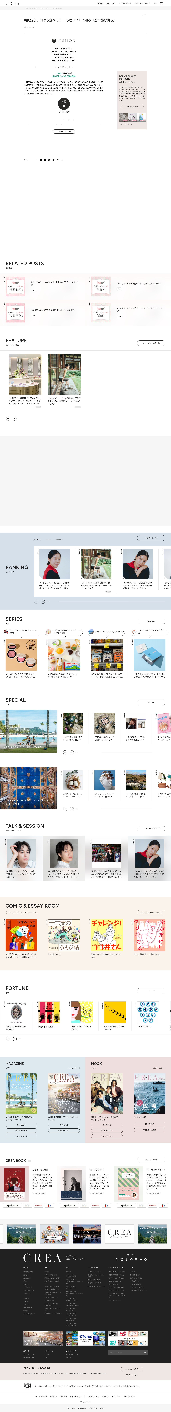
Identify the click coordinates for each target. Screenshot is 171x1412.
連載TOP (47, 1272)
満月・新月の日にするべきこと (138, 1290)
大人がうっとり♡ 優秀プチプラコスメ (53, 1309)
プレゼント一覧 (124, 124)
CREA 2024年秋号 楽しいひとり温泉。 (71, 1314)
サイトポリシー (116, 1396)
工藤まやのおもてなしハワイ (52, 1286)
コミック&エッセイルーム (142, 3)
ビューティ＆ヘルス (28, 1290)
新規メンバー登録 (132, 107)
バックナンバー (72, 1068)
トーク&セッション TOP (151, 828)
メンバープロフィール (72, 1354)
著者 (46, 1357)
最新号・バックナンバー (30, 1354)
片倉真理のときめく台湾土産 (52, 1278)
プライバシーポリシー (130, 1396)
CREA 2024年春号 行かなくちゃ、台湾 (71, 1324)
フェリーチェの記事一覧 (64, 131)
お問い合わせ (63, 1396)
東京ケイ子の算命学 (135, 1284)
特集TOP (68, 1272)
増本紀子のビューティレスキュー (53, 1314)
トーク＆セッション (125, 3)
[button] (8, 418)
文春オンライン (93, 1408)
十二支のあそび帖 (113, 1284)
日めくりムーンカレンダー (137, 1287)
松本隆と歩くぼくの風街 (94, 1283)
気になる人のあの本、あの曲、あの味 (96, 1276)
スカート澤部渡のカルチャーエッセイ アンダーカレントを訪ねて (117, 1295)
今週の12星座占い (135, 1281)
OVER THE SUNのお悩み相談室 (96, 1286)
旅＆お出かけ (27, 1278)
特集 (114, 3)
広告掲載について (92, 1396)
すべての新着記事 (28, 1272)
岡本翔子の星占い (135, 1275)
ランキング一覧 (151, 538)
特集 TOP (151, 702)
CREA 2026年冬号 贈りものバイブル (71, 1287)
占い (154, 3)
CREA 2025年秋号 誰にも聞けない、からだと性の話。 (74, 1293)
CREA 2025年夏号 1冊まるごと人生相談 (71, 1299)
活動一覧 (68, 1357)
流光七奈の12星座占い (136, 1278)
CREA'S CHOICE (27, 1308)
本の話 (102, 1408)
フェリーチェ (30, 27)
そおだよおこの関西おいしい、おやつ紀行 (53, 1293)
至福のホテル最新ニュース (52, 1289)
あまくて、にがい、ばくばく (116, 1290)
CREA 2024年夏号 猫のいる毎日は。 (71, 1319)
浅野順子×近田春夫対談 (94, 1280)
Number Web (82, 1408)
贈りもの (25, 1275)
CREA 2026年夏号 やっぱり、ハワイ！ (71, 1276)
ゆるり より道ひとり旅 (115, 1300)
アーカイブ (26, 1301)
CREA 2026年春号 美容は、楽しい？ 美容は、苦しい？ (74, 1281)
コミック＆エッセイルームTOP (151, 912)
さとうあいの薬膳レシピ (51, 1297)
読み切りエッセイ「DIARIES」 (117, 1278)
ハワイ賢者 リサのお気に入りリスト (53, 1282)
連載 (108, 3)
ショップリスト (21, 1136)
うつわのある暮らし (50, 1300)
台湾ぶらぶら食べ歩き (51, 1275)
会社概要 (52, 1396)
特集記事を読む (21, 1130)
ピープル (47, 1354)
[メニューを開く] (161, 3)
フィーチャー (27, 1304)
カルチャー (26, 1284)
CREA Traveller (71, 1408)
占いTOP (151, 990)
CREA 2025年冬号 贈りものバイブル (71, 1309)
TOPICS (25, 1311)
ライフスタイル (27, 1287)
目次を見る (21, 1125)
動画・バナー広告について (77, 1396)
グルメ (25, 1281)
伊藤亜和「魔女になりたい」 (116, 1275)
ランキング (26, 1298)
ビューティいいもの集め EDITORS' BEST (51, 1304)
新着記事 (101, 3)
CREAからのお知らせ (29, 1314)
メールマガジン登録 (132, 1369)
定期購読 (104, 1396)
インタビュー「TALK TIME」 (116, 1287)
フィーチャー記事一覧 (151, 343)
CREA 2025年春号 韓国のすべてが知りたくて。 (74, 1304)
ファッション (27, 1293)
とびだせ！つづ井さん (115, 1281)
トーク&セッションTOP (94, 1272)
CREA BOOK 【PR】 (28, 1357)
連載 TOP (151, 621)
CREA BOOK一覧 (151, 1159)
